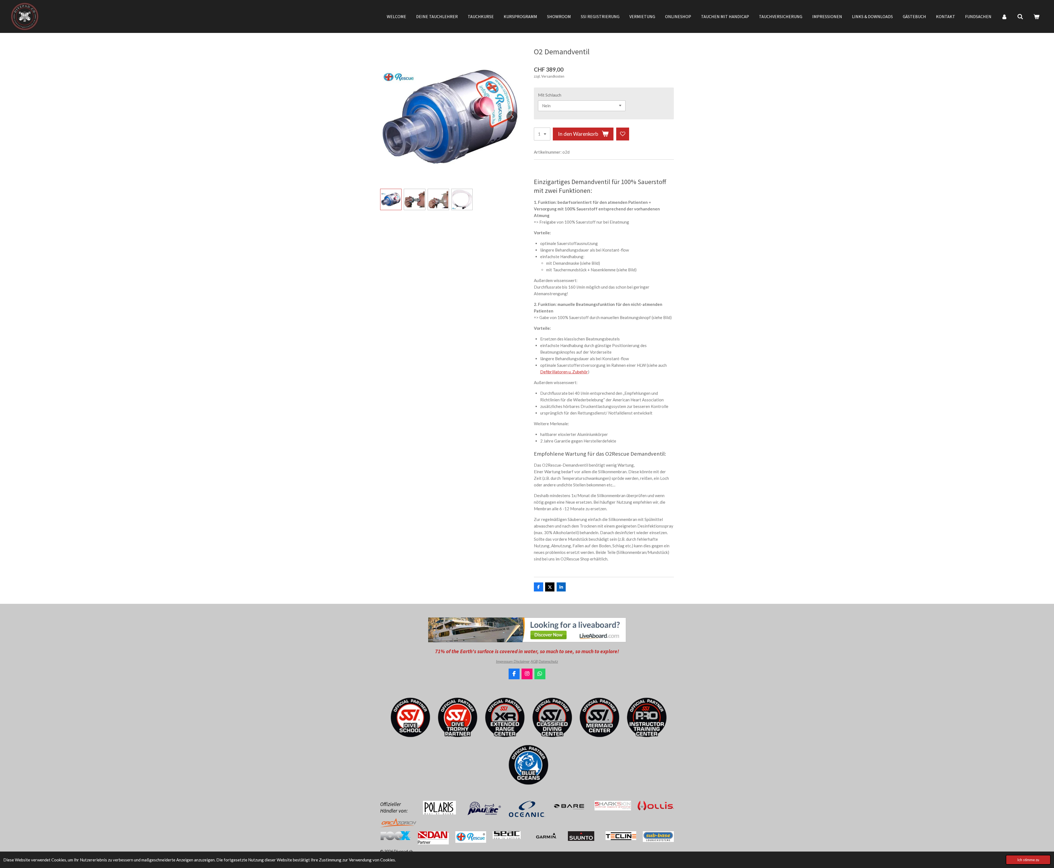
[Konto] (1004, 16)
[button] (391, 199)
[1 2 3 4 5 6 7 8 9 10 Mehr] (542, 134)
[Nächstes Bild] (511, 116)
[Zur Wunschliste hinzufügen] (622, 134)
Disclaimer (522, 661)
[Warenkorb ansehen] (1036, 16)
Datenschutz (548, 661)
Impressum (505, 661)
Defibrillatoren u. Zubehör (564, 371)
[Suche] (1020, 16)
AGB (534, 661)
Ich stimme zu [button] (1028, 860)
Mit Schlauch (549, 94)
